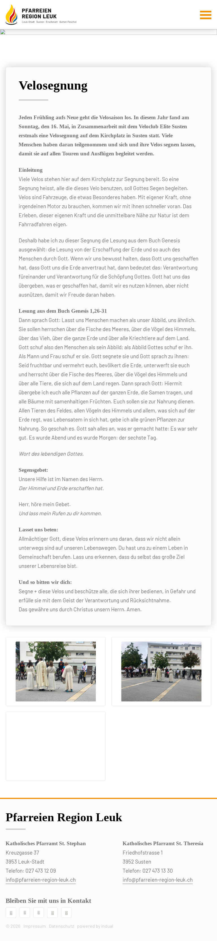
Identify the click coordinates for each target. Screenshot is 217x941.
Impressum (34, 926)
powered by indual (95, 926)
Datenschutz (61, 926)
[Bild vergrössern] (55, 672)
